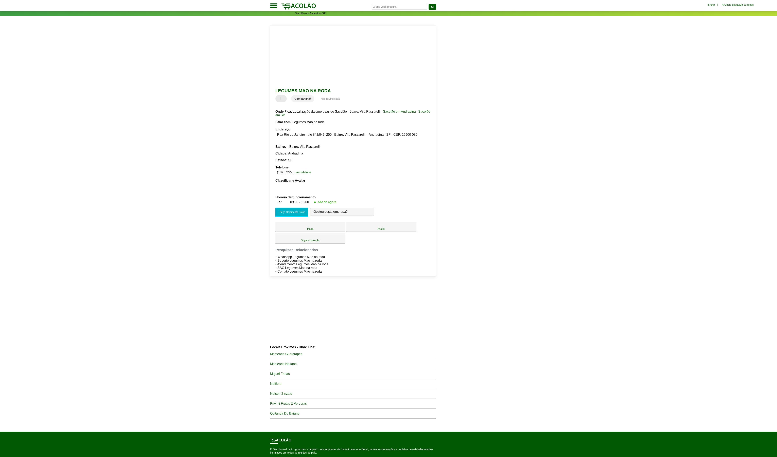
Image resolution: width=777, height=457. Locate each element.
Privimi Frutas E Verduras (288, 403)
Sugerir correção (310, 240)
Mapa (310, 228)
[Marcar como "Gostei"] (279, 98)
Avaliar (381, 228)
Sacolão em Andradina (399, 111)
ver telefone (303, 172)
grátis (750, 4)
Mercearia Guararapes (286, 354)
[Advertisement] (351, 57)
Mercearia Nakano (283, 364)
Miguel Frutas (280, 374)
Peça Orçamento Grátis (292, 212)
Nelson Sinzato (281, 393)
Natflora (275, 383)
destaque (737, 4)
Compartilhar (302, 98)
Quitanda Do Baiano (284, 413)
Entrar (711, 4)
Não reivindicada (330, 98)
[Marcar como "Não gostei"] (284, 98)
